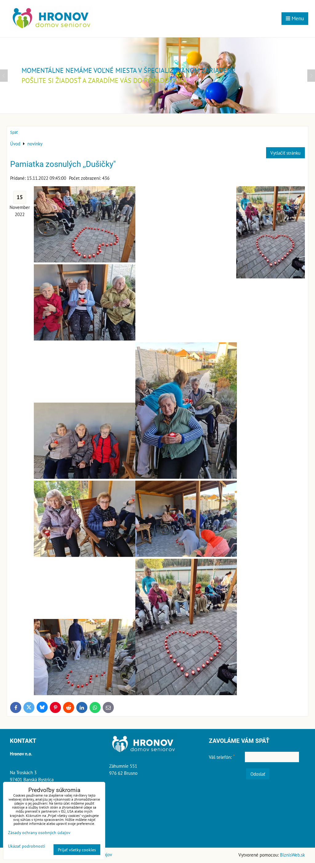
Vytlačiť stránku (285, 153)
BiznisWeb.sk (292, 855)
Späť (14, 132)
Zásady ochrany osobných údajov (39, 832)
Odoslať (257, 774)
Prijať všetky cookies (77, 850)
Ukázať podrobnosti (26, 846)
